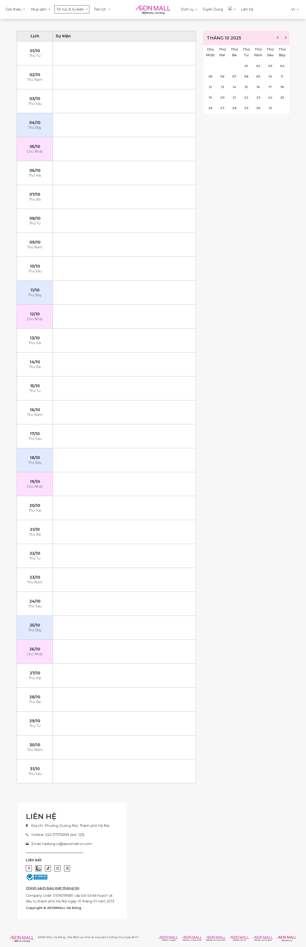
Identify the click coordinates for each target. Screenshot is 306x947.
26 (210, 108)
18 (282, 87)
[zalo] (38, 868)
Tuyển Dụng (212, 9)
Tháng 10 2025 (224, 38)
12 (210, 87)
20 (222, 97)
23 (258, 97)
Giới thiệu (13, 9)
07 (234, 76)
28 (234, 108)
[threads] (67, 868)
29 (246, 108)
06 (222, 76)
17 (270, 87)
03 (270, 66)
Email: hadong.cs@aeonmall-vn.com (61, 844)
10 (270, 76)
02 (258, 66)
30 (258, 108)
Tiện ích (100, 9)
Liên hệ (247, 9)
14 (234, 87)
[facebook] (29, 868)
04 (282, 66)
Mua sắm (39, 9)
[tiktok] (48, 868)
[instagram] (57, 868)
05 (210, 76)
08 (246, 76)
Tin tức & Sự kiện (70, 9)
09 (258, 76)
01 (246, 66)
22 (246, 97)
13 (222, 87)
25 (282, 97)
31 (270, 108)
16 (258, 87)
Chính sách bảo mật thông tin (52, 888)
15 (246, 87)
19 (210, 97)
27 (222, 108)
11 (282, 76)
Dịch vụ (187, 9)
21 (234, 97)
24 (270, 97)
